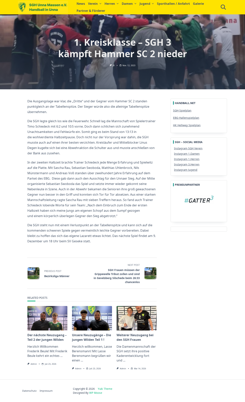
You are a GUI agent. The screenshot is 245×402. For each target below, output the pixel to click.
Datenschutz (29, 390)
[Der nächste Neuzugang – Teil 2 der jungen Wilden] (47, 318)
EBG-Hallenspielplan (186, 118)
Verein (93, 4)
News (81, 4)
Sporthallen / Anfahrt (173, 4)
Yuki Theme (105, 389)
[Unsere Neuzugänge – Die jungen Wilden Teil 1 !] (92, 318)
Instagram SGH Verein (188, 148)
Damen (127, 4)
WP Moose (95, 393)
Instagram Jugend (185, 170)
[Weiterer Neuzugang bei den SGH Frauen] (137, 318)
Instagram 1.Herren (186, 159)
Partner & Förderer (91, 11)
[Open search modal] (223, 7)
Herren (110, 4)
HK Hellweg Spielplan (187, 125)
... (61, 356)
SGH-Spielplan (182, 110)
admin (34, 364)
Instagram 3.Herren (186, 164)
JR (113, 65)
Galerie (198, 4)
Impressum (46, 390)
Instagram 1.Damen (187, 153)
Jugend (145, 4)
